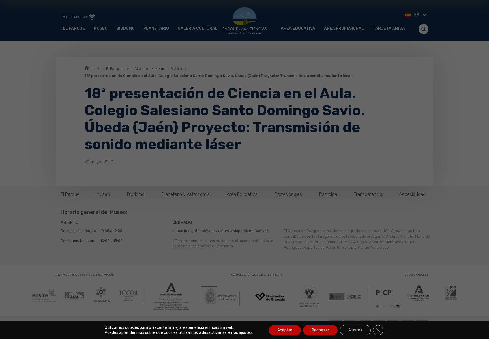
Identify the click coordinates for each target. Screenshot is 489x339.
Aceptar (284, 330)
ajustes (245, 332)
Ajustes (355, 330)
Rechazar (320, 330)
